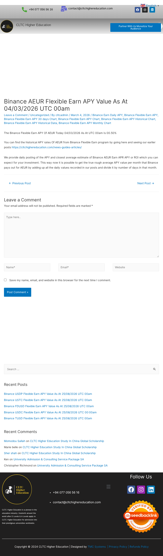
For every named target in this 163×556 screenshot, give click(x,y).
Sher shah (10, 453)
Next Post (145, 183)
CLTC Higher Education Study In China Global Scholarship (67, 441)
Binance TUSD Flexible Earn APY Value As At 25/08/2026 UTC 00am (48, 418)
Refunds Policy (139, 546)
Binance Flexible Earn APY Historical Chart (128, 119)
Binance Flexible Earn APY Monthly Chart (85, 123)
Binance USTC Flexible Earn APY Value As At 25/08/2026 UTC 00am (48, 400)
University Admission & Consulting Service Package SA (49, 459)
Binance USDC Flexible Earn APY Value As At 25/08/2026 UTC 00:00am (50, 412)
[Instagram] (145, 10)
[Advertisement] (81, 64)
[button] (135, 27)
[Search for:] (81, 369)
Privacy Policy (118, 546)
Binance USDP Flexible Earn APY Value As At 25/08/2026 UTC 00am (48, 393)
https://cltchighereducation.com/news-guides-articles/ (47, 147)
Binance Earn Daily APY (107, 115)
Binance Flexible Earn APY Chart (79, 119)
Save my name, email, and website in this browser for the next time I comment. (60, 280)
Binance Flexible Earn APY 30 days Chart (30, 119)
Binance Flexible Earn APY (141, 115)
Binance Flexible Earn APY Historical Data (30, 123)
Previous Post (20, 183)
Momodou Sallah (14, 441)
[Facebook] (137, 10)
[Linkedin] (152, 10)
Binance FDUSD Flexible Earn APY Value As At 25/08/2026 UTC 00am (49, 406)
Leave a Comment (16, 115)
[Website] (136, 268)
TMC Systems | (98, 546)
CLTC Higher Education (33, 25)
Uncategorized (39, 115)
